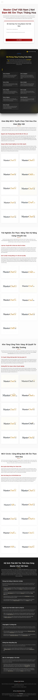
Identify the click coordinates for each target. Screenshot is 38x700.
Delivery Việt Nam (8, 617)
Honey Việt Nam (10, 614)
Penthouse (31, 649)
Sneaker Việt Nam (16, 600)
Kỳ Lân (27, 666)
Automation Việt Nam (31, 631)
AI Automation (25, 635)
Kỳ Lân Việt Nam (27, 665)
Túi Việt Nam (27, 596)
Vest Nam (22, 593)
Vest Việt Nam (10, 593)
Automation (12, 632)
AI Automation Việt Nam (14, 635)
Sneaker (27, 600)
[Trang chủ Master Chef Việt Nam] (2, 2)
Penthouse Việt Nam (7, 649)
